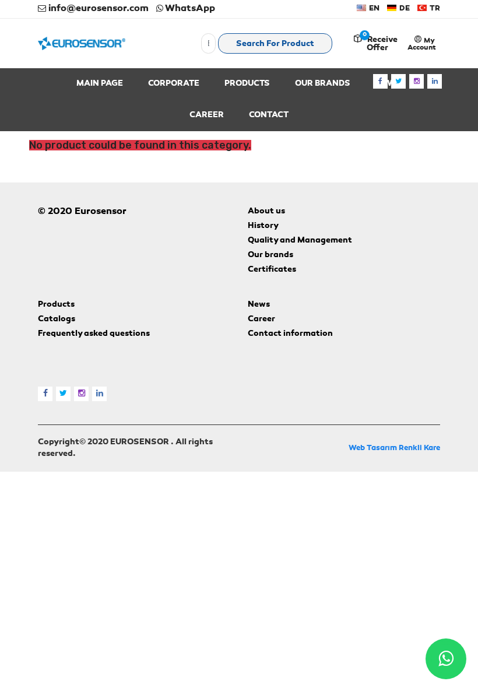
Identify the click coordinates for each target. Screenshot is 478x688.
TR (434, 8)
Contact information (290, 334)
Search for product (275, 44)
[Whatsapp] (446, 658)
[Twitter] (398, 81)
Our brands (270, 255)
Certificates (272, 270)
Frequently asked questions (94, 334)
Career (261, 319)
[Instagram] (416, 81)
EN (373, 8)
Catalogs (56, 319)
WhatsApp (189, 8)
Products (56, 305)
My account (421, 44)
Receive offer (382, 44)
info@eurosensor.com (97, 8)
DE (404, 8)
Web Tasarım (373, 448)
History (263, 226)
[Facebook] (380, 81)
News (259, 305)
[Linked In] (434, 81)
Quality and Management (300, 241)
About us (266, 212)
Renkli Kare (419, 448)
